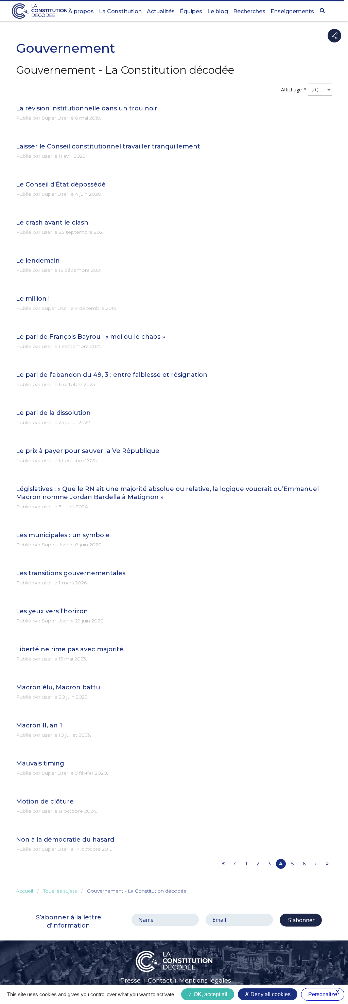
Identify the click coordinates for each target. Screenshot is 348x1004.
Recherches (249, 11)
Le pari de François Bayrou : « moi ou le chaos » (90, 336)
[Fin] (327, 864)
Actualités (161, 11)
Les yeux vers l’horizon (52, 611)
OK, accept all (209, 994)
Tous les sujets (60, 891)
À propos (81, 11)
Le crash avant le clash (52, 222)
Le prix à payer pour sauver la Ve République (87, 451)
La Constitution (120, 11)
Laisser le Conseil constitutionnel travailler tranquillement (108, 146)
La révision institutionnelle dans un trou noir (86, 108)
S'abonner (301, 920)
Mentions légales (205, 980)
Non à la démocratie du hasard (65, 839)
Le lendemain (38, 260)
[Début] (223, 864)
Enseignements (292, 11)
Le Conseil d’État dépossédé (61, 184)
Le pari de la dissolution (53, 413)
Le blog (217, 11)
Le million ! (33, 298)
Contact (160, 980)
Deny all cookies (270, 994)
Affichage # (293, 89)
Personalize (322, 994)
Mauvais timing (40, 763)
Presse (130, 980)
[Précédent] (235, 864)
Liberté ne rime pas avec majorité (69, 649)
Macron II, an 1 (39, 725)
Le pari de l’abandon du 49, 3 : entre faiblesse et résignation (111, 374)
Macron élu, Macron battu (58, 687)
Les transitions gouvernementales (70, 573)
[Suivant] (315, 864)
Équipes (191, 11)
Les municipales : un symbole (63, 535)
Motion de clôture (45, 801)
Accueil (24, 891)
